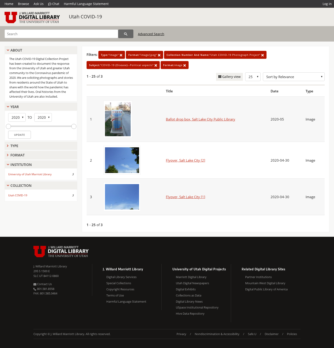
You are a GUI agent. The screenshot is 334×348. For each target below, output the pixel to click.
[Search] (125, 34)
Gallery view (231, 76)
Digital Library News (189, 301)
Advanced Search (151, 34)
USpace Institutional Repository (197, 307)
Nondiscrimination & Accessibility (217, 334)
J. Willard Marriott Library (50, 266)
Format (17, 155)
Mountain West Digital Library (265, 283)
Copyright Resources (120, 289)
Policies (292, 334)
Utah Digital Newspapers (192, 283)
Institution (21, 164)
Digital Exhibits (186, 289)
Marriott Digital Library (191, 277)
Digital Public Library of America (266, 289)
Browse (23, 4)
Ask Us (39, 4)
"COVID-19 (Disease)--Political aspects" (122, 65)
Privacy (181, 334)
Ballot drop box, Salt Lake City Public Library (200, 119)
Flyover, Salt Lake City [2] (185, 160)
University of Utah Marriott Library (30, 174)
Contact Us (44, 284)
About (16, 50)
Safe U (252, 334)
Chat (55, 4)
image (173, 65)
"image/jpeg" (143, 55)
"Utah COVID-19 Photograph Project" (214, 55)
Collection (21, 185)
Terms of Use (115, 295)
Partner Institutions (258, 277)
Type (14, 145)
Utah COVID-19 (85, 16)
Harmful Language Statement (86, 4)
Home (9, 4)
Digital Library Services (121, 277)
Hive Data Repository (190, 313)
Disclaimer (272, 334)
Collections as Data (188, 295)
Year (14, 106)
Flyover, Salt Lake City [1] (185, 197)
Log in (327, 4)
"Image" (110, 55)
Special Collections (118, 283)
